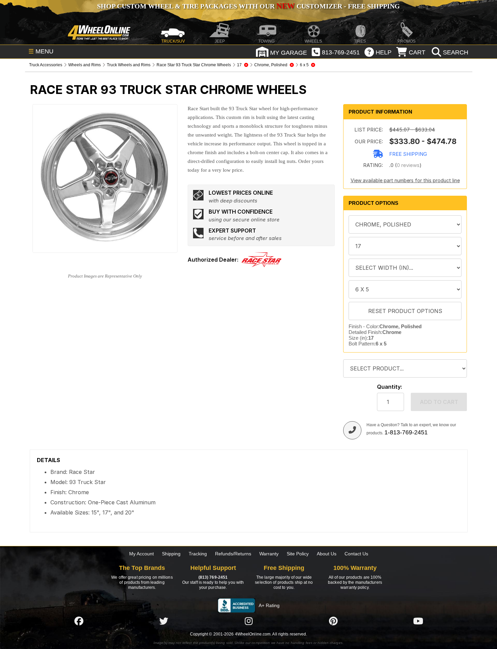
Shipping (171, 553)
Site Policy (298, 553)
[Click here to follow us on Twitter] (163, 621)
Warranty (269, 553)
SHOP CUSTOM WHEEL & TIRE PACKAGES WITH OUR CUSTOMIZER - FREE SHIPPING (248, 6)
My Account (141, 553)
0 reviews (408, 165)
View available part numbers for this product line (405, 180)
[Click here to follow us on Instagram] (248, 621)
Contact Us (356, 553)
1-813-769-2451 (406, 432)
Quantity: (389, 386)
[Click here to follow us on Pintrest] (333, 621)
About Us (326, 553)
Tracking (198, 553)
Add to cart (439, 402)
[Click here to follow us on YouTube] (418, 621)
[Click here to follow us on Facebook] (79, 621)
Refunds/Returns (233, 553)
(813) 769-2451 (213, 577)
